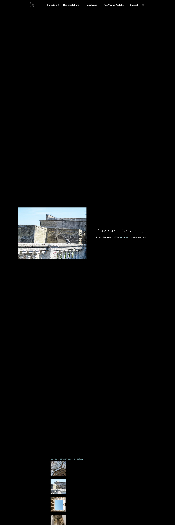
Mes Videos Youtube (114, 5)
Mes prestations (71, 5)
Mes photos (91, 5)
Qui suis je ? (53, 5)
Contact (134, 5)
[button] (143, 5)
